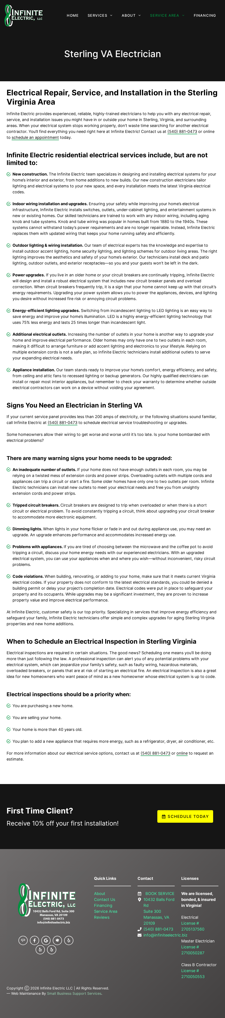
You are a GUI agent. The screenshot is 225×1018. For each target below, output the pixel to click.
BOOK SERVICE (159, 893)
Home (73, 15)
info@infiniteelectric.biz (165, 935)
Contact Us (104, 899)
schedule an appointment (35, 137)
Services (97, 15)
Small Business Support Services (74, 993)
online (182, 753)
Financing (205, 15)
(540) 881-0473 (182, 131)
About (129, 15)
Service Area (164, 15)
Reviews (101, 917)
